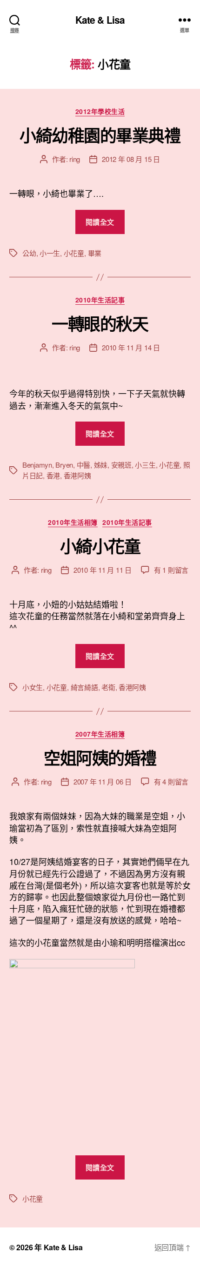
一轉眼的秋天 (100, 323)
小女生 (32, 687)
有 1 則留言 (171, 570)
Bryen (64, 464)
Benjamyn (37, 464)
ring (74, 159)
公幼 (29, 253)
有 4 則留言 (171, 781)
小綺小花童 (100, 546)
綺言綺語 (84, 687)
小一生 (50, 253)
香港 (53, 475)
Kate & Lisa (100, 20)
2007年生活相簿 (100, 734)
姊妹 (101, 464)
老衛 (108, 687)
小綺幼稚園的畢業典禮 (100, 135)
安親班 (121, 464)
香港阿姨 (77, 475)
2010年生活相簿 (73, 522)
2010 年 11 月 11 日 (102, 570)
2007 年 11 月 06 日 (102, 781)
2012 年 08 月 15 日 (131, 159)
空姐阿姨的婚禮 (100, 757)
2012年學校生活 (100, 111)
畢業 (95, 253)
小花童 (74, 253)
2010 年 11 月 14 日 (131, 347)
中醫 (84, 464)
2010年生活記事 (100, 300)
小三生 (145, 464)
